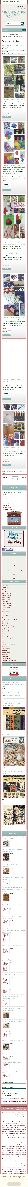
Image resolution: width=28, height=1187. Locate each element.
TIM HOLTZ (6, 500)
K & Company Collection (8, 644)
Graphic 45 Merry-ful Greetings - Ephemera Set (13, 692)
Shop (2, 36)
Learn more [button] (5, 1180)
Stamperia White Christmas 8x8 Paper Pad (12, 682)
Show (23, 30)
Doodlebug (5, 656)
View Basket (23, 6)
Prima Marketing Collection (9, 638)
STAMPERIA (6, 494)
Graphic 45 (5, 591)
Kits (3, 613)
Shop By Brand (6, 597)
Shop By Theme (6, 599)
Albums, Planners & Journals (9, 617)
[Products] (9, 1101)
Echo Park (5, 654)
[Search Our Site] (16, 1101)
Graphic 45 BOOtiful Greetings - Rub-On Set (13, 988)
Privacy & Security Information (9, 1093)
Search (17, 1)
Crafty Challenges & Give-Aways (14, 570)
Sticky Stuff (5, 623)
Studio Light (5, 642)
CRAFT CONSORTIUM (8, 502)
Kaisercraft (10, 1116)
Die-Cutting (5, 601)
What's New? (5, 585)
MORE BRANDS (6, 658)
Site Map (14, 578)
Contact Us (12, 1)
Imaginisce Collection (7, 628)
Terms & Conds (6, 1)
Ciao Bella (4, 640)
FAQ (14, 574)
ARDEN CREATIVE (8, 505)
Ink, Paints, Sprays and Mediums (10, 619)
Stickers (16, 36)
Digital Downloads (6, 603)
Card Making (5, 630)
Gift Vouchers (5, 587)
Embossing (5, 621)
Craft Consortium (6, 652)
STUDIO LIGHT (7, 507)
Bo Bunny (4, 646)
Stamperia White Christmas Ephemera (11, 734)
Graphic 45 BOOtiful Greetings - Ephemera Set (13, 803)
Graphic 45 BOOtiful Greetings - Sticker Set (12, 1031)
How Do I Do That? (7, 595)
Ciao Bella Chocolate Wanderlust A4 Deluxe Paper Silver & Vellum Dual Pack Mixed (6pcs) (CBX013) (13, 889)
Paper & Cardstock (7, 605)
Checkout (23, 8)
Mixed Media (5, 611)
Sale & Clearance (6, 593)
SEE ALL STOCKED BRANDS (12, 509)
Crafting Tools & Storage (8, 625)
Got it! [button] (14, 1184)
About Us (14, 565)
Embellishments (9, 36)
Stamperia (4, 589)
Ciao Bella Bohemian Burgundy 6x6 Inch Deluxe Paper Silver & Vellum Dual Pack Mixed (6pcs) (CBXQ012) (13, 930)
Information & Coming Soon (9, 660)
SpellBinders (5, 634)
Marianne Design (6, 648)
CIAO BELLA (6, 503)
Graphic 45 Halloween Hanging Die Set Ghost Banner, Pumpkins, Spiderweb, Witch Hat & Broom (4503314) (13, 958)
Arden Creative (6, 632)
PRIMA (5, 498)
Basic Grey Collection (7, 636)
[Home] (4, 1101)
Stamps (4, 609)
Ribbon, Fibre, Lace (7, 615)
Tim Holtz (4, 650)
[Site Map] (17, 1103)
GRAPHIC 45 (6, 496)
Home (14, 561)
